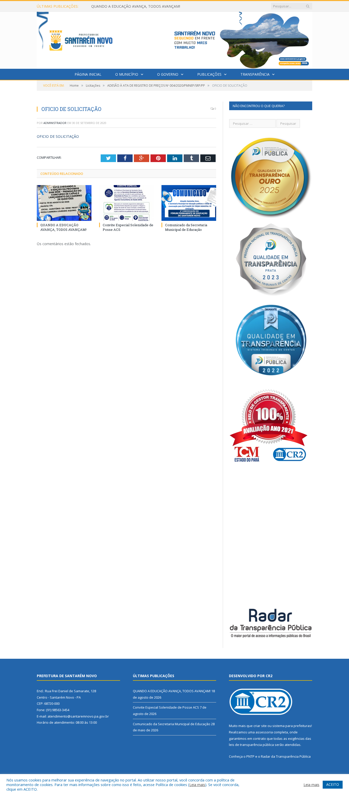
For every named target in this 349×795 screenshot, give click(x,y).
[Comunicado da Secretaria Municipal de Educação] (188, 203)
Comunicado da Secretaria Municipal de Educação (186, 227)
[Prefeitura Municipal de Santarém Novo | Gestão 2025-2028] (174, 39)
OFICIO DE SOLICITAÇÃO (58, 136)
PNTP (250, 756)
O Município (126, 74)
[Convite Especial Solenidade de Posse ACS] (126, 203)
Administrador (54, 123)
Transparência (255, 74)
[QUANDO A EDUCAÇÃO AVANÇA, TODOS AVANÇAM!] (64, 203)
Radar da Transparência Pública (286, 756)
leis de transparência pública (251, 744)
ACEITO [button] (332, 784)
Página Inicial (88, 74)
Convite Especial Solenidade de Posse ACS (126, 6)
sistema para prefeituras (291, 725)
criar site (260, 725)
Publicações (209, 74)
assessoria (264, 732)
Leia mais (197, 784)
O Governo (167, 74)
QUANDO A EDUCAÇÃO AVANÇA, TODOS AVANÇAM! (63, 227)
